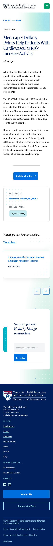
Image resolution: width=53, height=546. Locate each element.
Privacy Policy (39, 528)
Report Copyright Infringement (16, 528)
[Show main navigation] (47, 6)
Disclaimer (7, 541)
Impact (6, 431)
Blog (5, 456)
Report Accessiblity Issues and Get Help (20, 535)
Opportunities (9, 441)
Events (6, 451)
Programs (7, 436)
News (5, 446)
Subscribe (20, 357)
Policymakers (9, 467)
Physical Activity (18, 213)
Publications (8, 426)
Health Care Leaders (11, 472)
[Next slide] (46, 291)
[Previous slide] (37, 291)
